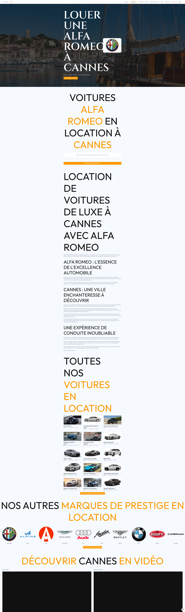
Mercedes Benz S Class (70, 473)
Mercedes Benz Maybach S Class (91, 426)
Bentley (120, 543)
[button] (135, 1)
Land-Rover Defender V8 (111, 426)
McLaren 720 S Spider (90, 473)
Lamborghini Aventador (90, 458)
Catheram (176, 543)
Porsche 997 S (67, 426)
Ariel (46, 543)
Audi (83, 543)
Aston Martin (64, 543)
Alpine (27, 543)
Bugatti (157, 543)
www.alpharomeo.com (71, 350)
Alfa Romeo (9, 543)
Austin (101, 543)
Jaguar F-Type (68, 458)
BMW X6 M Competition (90, 488)
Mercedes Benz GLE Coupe (111, 473)
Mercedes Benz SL (109, 442)
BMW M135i (107, 458)
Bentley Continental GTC (70, 488)
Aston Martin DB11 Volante (89, 443)
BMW (139, 543)
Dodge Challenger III (109, 488)
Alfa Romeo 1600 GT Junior (69, 443)
